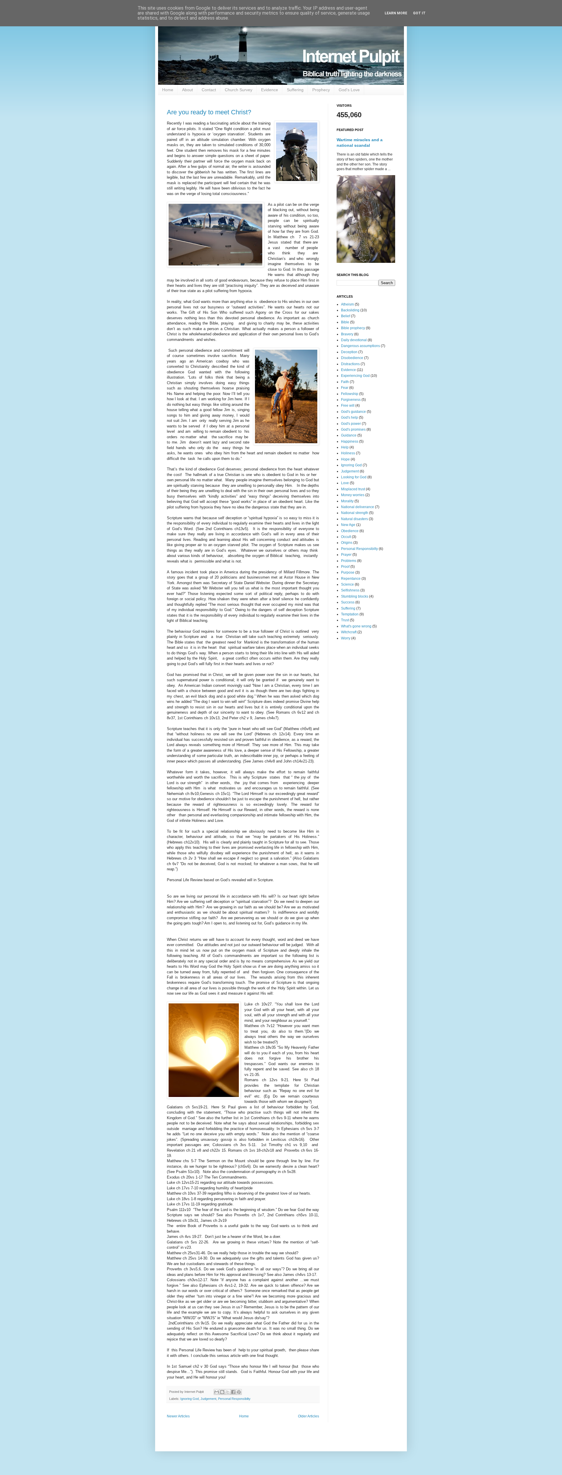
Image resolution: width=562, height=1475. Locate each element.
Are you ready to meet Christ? (209, 112)
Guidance (349, 435)
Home (167, 89)
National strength (354, 513)
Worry (345, 638)
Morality (347, 501)
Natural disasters (354, 519)
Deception (349, 352)
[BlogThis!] (222, 1392)
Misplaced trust (353, 489)
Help (345, 447)
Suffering (295, 89)
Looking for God (353, 477)
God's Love (349, 89)
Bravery (347, 334)
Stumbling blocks (354, 596)
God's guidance (353, 412)
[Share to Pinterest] (239, 1392)
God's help (349, 417)
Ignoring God (189, 1398)
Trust (345, 620)
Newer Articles (178, 1416)
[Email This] (217, 1392)
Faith (345, 382)
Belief (345, 316)
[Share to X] (228, 1392)
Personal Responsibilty (234, 1398)
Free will (347, 405)
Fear (344, 388)
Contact (209, 89)
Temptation (350, 614)
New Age (348, 525)
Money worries (352, 495)
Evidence (269, 89)
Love (345, 483)
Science (347, 584)
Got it (419, 13)
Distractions (350, 364)
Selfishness (350, 590)
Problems (348, 561)
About (187, 89)
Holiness (348, 453)
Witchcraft (349, 632)
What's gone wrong (356, 626)
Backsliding (350, 310)
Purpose (347, 572)
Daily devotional (354, 340)
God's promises (353, 429)
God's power (351, 424)
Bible (345, 322)
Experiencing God (355, 376)
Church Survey (238, 89)
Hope (345, 459)
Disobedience (352, 358)
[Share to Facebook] (233, 1392)
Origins (346, 543)
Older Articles (308, 1416)
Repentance (351, 579)
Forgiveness (351, 400)
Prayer (346, 555)
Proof (345, 567)
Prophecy (321, 89)
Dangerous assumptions (360, 346)
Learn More (396, 13)
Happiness (349, 441)
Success (347, 602)
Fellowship (349, 394)
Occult (346, 537)
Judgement (208, 1398)
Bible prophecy (353, 328)
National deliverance (357, 507)
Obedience (350, 531)
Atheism (347, 304)
